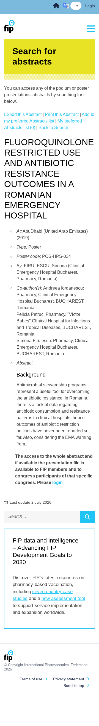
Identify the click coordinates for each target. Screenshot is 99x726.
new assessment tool (63, 598)
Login (90, 6)
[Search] (87, 517)
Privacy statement (68, 679)
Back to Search (53, 127)
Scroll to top (74, 685)
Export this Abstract (23, 114)
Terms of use (31, 679)
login (57, 482)
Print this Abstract (62, 114)
